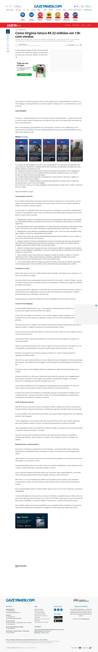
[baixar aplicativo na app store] (28, 526)
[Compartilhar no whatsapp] (8, 38)
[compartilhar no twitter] (8, 35)
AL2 (28, 9)
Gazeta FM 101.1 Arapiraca (40, 615)
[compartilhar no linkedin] (8, 45)
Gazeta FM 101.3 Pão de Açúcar (41, 619)
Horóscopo (67, 25)
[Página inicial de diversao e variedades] (13, 25)
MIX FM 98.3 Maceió (39, 611)
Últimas (89, 25)
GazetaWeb (37, 617)
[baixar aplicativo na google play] (20, 526)
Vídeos (45, 9)
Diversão (58, 9)
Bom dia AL (18, 9)
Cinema (64, 9)
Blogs (39, 9)
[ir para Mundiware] (76, 648)
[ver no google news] (8, 51)
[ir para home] (48, 6)
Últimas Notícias (10, 9)
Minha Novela (75, 25)
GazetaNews (37, 620)
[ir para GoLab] (87, 648)
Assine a (74, 9)
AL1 (24, 9)
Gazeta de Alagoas (38, 609)
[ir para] (59, 617)
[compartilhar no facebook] (8, 42)
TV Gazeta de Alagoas (39, 612)
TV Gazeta (33, 9)
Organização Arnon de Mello (41, 622)
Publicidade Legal (88, 9)
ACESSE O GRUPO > (24, 74)
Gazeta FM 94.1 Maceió (39, 614)
